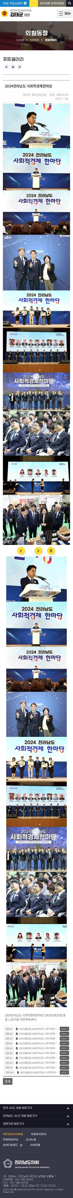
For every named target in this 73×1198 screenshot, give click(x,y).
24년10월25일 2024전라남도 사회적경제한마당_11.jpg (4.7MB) (39, 1038)
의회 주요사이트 (13, 3)
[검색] (69, 3)
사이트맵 (35, 1145)
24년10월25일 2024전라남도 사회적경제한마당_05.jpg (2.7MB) (39, 1067)
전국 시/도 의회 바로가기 (17, 1108)
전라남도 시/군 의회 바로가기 (20, 1116)
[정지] (51, 551)
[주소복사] (19, 67)
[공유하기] (6, 67)
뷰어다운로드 (10, 1145)
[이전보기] (21, 551)
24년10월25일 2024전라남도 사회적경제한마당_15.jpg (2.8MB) (39, 1058)
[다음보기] (38, 551)
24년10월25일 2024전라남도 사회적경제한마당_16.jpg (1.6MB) (39, 1043)
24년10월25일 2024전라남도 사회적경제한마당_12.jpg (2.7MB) (39, 1053)
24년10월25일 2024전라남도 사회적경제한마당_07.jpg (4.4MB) (39, 1033)
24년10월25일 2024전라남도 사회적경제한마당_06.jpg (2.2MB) (39, 1048)
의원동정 (34, 40)
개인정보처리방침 (13, 1134)
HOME (20, 40)
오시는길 (31, 1139)
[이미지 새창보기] (36, 106)
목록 (8, 1081)
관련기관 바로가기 (13, 1124)
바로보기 (64, 1028)
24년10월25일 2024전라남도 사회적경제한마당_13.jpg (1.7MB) (39, 1072)
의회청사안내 (38, 1134)
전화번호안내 (10, 1139)
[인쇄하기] (13, 67)
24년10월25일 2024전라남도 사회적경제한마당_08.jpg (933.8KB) (39, 1029)
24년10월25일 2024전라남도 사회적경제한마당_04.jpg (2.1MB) (39, 1062)
